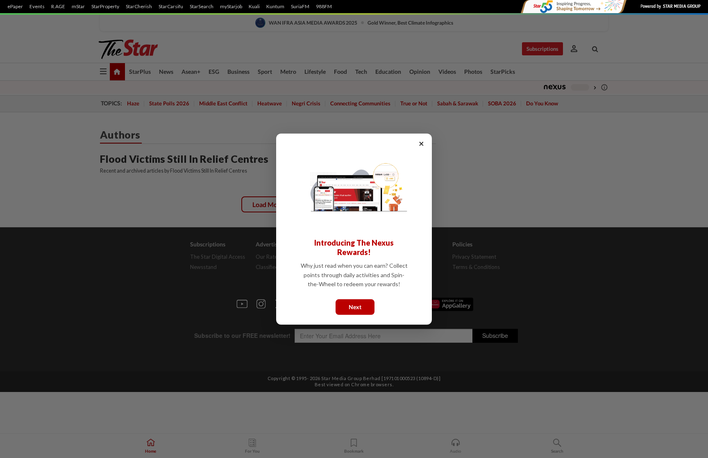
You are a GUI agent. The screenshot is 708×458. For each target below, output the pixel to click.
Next (355, 306)
